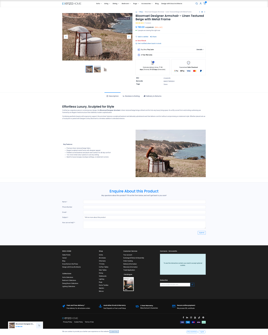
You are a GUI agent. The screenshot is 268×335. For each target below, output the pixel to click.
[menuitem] (99, 4)
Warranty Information (130, 267)
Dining (101, 273)
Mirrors (101, 291)
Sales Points (66, 255)
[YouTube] (195, 317)
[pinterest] (203, 317)
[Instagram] (191, 317)
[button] (65, 37)
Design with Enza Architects (71, 267)
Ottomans (102, 261)
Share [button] (154, 37)
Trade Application (129, 270)
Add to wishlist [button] (143, 37)
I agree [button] (202, 332)
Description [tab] (113, 96)
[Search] (196, 3)
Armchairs (102, 258)
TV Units (101, 264)
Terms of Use (89, 322)
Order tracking (128, 261)
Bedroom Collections (69, 280)
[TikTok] (199, 317)
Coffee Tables (103, 267)
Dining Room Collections (70, 283)
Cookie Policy (78, 322)
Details (200, 49)
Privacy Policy (67, 322)
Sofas (101, 255)
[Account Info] (200, 3)
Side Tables (103, 270)
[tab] (152, 96)
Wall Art (101, 288)
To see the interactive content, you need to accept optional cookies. (183, 264)
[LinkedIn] (187, 317)
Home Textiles (103, 285)
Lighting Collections (68, 286)
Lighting (101, 279)
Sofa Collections (67, 277)
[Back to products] (202, 12)
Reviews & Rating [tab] (132, 96)
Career (64, 258)
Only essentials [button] (192, 332)
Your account (127, 255)
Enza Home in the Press (70, 264)
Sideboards (102, 276)
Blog (63, 261)
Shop (141, 12)
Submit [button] (201, 233)
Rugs (100, 282)
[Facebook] (184, 317)
